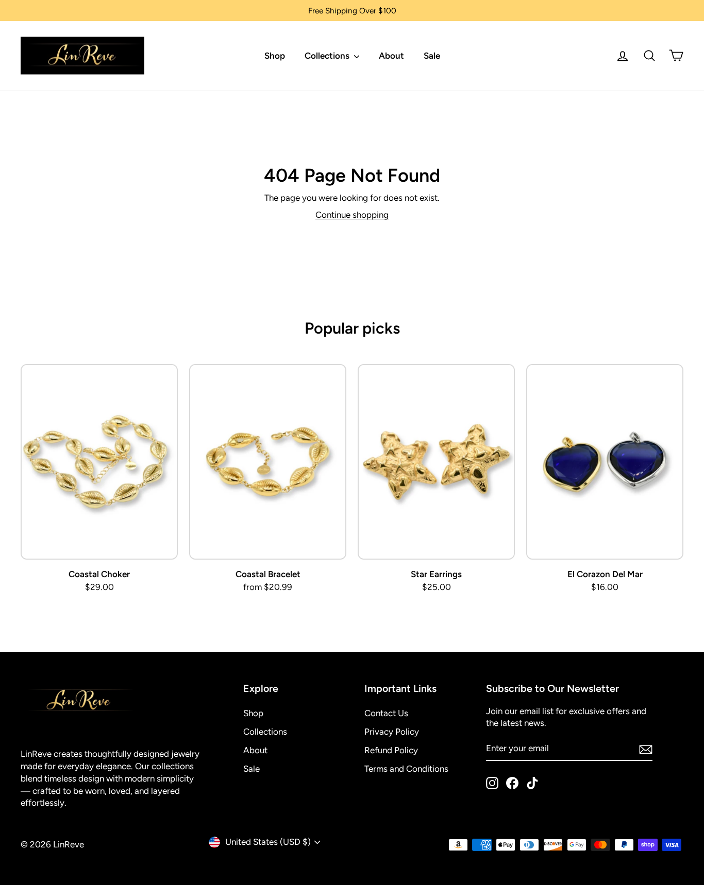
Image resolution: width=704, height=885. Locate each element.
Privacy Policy (391, 731)
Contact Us (386, 713)
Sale (432, 55)
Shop (274, 55)
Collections (328, 55)
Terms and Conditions (406, 768)
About (391, 55)
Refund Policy (391, 750)
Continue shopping (352, 215)
